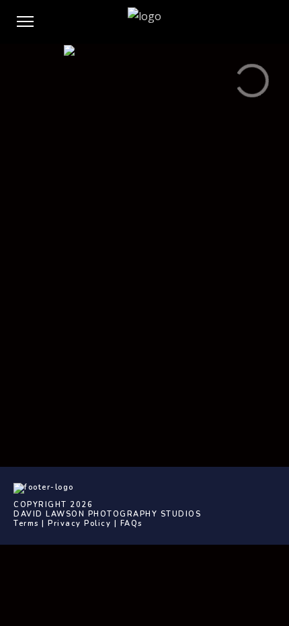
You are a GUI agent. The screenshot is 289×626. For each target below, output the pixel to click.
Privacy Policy (79, 524)
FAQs (131, 524)
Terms (26, 524)
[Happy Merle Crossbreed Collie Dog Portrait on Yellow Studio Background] (144, 98)
